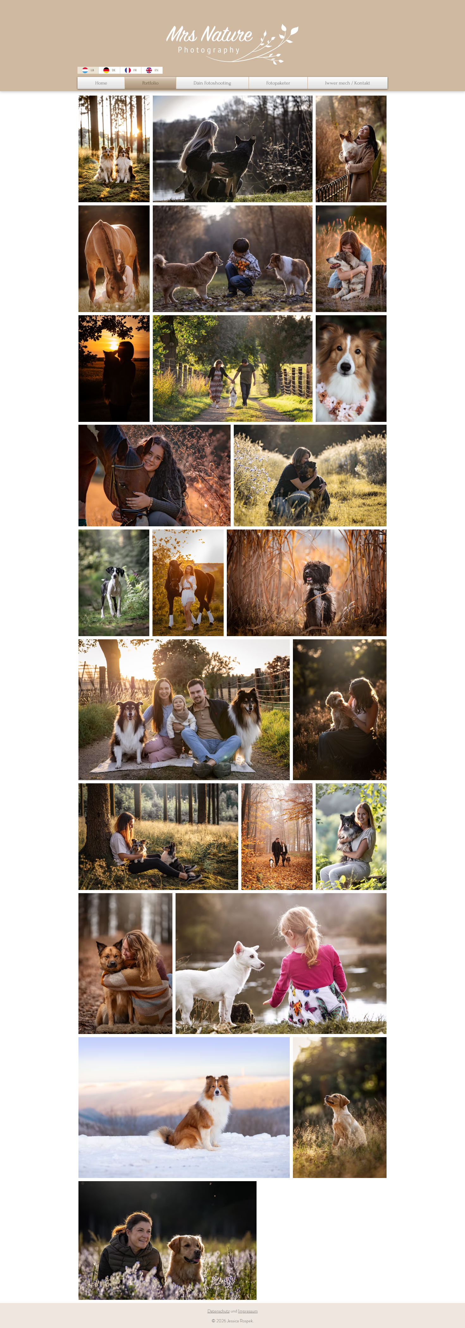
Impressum (248, 1311)
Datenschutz (219, 1311)
